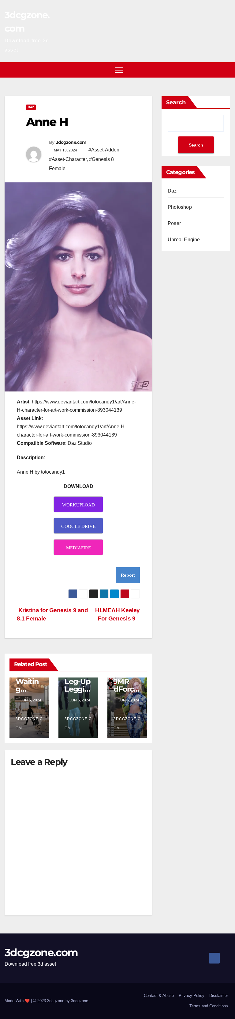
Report (128, 575)
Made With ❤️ (18, 1000)
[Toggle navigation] (119, 70)
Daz (31, 107)
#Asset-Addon (103, 149)
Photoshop (180, 207)
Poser (174, 223)
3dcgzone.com (71, 142)
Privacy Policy (191, 995)
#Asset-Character (68, 159)
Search (176, 102)
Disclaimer (218, 995)
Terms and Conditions (208, 1006)
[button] (226, 69)
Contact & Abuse (159, 995)
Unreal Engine (184, 239)
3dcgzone (79, 1000)
